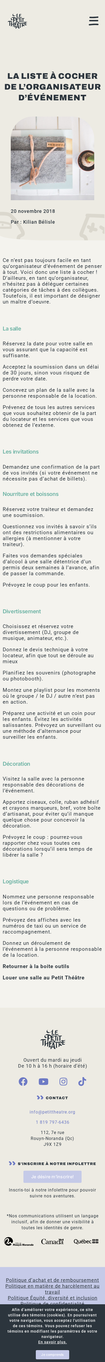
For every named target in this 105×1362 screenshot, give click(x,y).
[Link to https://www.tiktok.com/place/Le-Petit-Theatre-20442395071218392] (82, 1081)
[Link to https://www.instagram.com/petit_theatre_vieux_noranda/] (64, 1081)
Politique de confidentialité (52, 1304)
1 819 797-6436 (52, 1122)
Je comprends (52, 1355)
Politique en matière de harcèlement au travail (52, 1289)
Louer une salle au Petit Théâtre (44, 978)
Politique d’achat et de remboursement (52, 1280)
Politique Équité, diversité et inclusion (52, 1298)
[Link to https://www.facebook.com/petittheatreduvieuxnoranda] (23, 1081)
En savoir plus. (52, 1342)
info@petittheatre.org (52, 1112)
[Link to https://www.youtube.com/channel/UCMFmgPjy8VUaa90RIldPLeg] (43, 1081)
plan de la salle (55, 390)
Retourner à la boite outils (36, 966)
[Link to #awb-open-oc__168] (94, 20)
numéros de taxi (23, 926)
